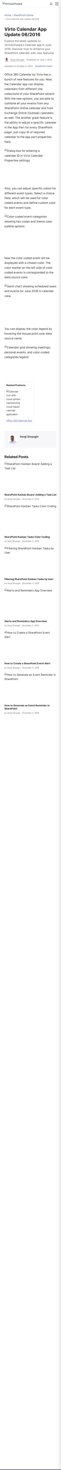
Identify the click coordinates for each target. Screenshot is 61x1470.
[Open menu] (57, 4)
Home (7, 15)
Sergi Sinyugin (29, 436)
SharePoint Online (23, 15)
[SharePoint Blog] (13, 4)
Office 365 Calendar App (19, 420)
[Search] (51, 3)
